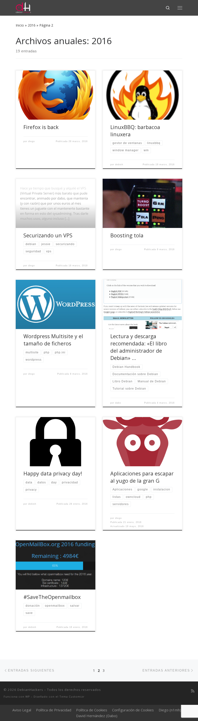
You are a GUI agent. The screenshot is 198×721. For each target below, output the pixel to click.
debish (119, 164)
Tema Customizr (72, 696)
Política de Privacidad (53, 709)
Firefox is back (41, 127)
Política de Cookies (91, 709)
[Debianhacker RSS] (192, 691)
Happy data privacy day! (52, 473)
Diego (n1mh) (170, 709)
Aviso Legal (21, 709)
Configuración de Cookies (133, 709)
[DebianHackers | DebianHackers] (23, 7)
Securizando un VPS (47, 235)
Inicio (20, 25)
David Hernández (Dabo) (96, 715)
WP (27, 696)
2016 (31, 25)
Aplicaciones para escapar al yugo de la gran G (142, 477)
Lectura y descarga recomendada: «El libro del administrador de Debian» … (138, 347)
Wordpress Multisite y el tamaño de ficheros (53, 340)
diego (31, 141)
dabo (118, 403)
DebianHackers (30, 689)
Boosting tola (126, 235)
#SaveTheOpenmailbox (52, 596)
